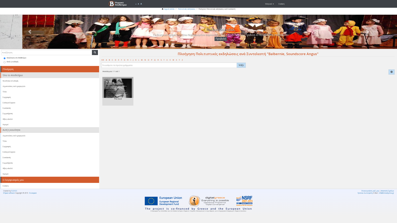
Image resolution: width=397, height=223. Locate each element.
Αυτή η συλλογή (12, 62)
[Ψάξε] (95, 52)
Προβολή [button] (198, 38)
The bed (118, 98)
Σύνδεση (6, 186)
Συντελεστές (7, 108)
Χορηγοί (6, 124)
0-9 (103, 60)
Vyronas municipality (365, 193)
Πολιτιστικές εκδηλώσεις (186, 9)
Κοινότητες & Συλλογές (10, 81)
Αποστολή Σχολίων (387, 191)
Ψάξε (241, 65)
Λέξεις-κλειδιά (8, 119)
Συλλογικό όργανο (9, 103)
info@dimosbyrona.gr (386, 193)
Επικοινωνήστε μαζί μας (370, 191)
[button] (269, 4)
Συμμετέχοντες (8, 113)
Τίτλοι (5, 92)
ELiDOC (14, 191)
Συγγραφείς (7, 97)
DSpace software (9, 193)
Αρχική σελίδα (169, 9)
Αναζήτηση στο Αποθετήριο (16, 58)
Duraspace (33, 193)
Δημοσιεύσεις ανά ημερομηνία (14, 86)
